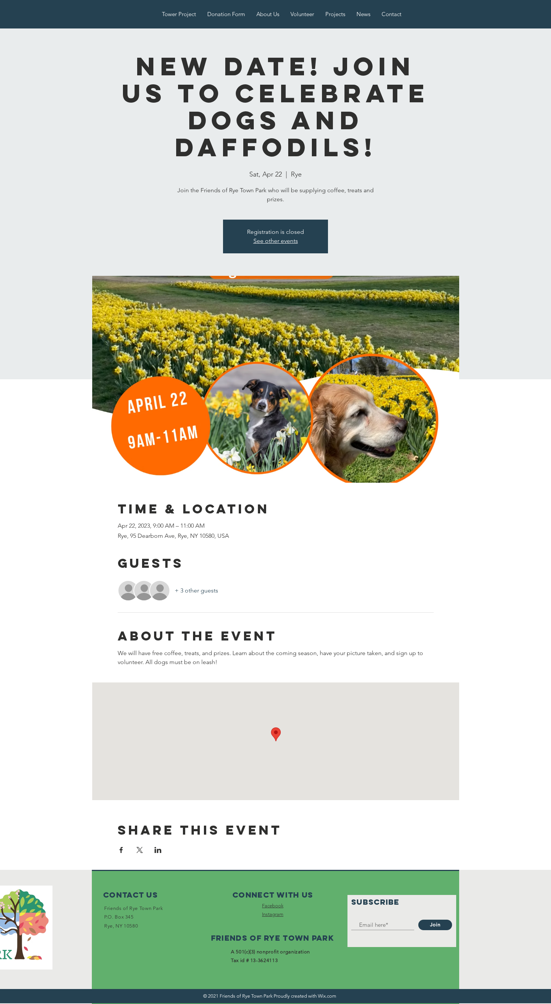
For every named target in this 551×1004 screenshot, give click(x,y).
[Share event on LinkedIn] (158, 850)
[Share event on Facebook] (121, 850)
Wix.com (327, 996)
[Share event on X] (139, 850)
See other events (275, 240)
